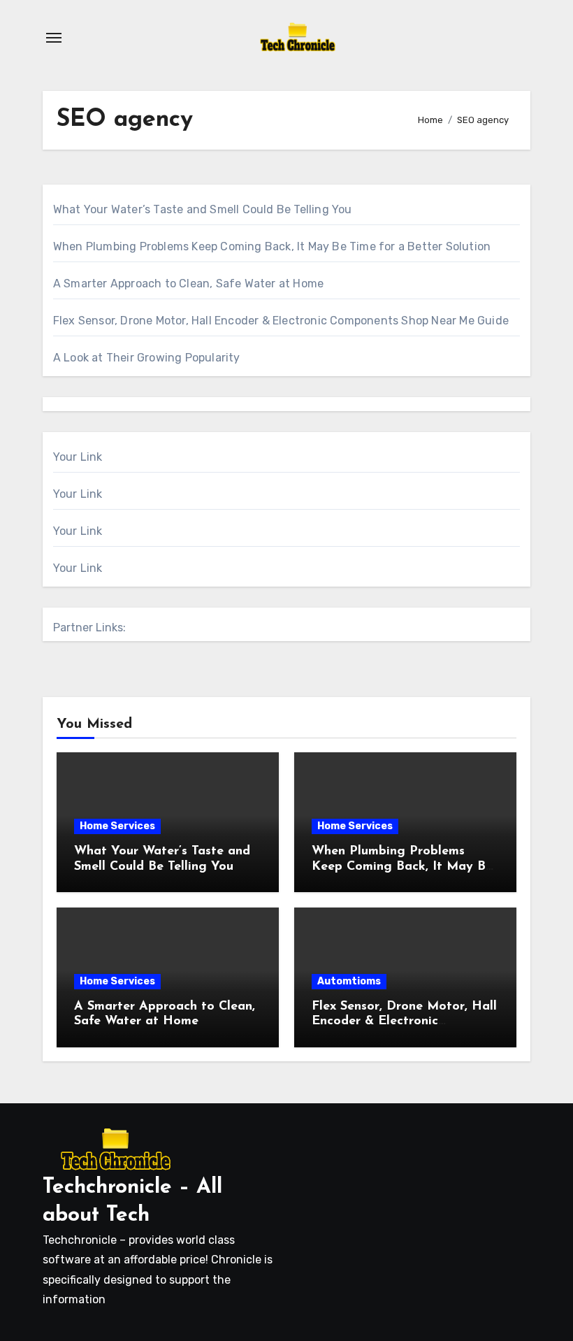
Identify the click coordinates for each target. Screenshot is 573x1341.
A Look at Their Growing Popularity (146, 357)
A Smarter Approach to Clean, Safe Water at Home (188, 283)
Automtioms (349, 981)
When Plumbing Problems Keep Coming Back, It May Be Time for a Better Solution (272, 246)
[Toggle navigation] (54, 37)
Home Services (117, 826)
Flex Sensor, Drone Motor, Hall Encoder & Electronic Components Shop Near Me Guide (281, 320)
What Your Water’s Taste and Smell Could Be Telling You (202, 209)
